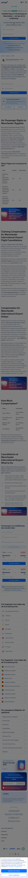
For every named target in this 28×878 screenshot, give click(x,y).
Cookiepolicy (11, 866)
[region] (14, 867)
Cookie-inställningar (14, 875)
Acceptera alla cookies (14, 871)
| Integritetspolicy (18, 866)
